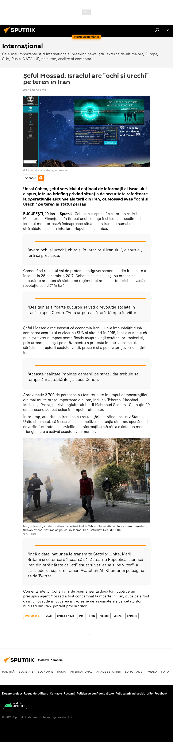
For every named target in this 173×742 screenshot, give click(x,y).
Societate (26, 671)
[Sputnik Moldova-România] (20, 33)
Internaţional (32, 615)
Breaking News (65, 615)
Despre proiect (12, 693)
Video (152, 671)
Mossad (104, 615)
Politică (8, 671)
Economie (45, 671)
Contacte (56, 693)
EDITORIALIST (134, 671)
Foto (165, 671)
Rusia (61, 671)
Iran (81, 615)
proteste (132, 615)
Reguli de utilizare (36, 693)
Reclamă (69, 693)
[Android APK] (15, 705)
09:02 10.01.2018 (34, 90)
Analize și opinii (108, 671)
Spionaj (118, 615)
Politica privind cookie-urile (134, 693)
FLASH (48, 615)
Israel (92, 615)
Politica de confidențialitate (95, 693)
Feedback (160, 693)
